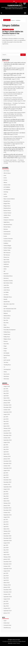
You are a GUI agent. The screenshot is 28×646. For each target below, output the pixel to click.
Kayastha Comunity (8, 280)
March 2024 (6, 454)
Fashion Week (7, 250)
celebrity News (7, 215)
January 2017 (7, 613)
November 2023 (7, 463)
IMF (4, 271)
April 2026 (6, 395)
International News (8, 276)
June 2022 (6, 493)
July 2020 (6, 545)
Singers (5, 348)
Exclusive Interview (8, 238)
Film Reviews (7, 255)
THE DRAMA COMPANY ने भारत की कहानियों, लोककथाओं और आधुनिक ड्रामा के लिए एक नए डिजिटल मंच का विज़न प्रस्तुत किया (14, 83)
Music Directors (7, 311)
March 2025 (6, 426)
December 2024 (7, 433)
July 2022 (6, 491)
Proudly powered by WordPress (10, 641)
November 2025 (7, 407)
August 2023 (7, 470)
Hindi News (6, 266)
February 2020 (7, 557)
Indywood (6, 273)
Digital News (7, 222)
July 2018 (6, 601)
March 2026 (6, 398)
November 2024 (7, 435)
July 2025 (6, 416)
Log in (5, 620)
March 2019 (6, 582)
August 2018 (7, 599)
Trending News (7, 364)
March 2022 (6, 500)
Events (5, 236)
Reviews (6, 341)
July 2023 (6, 472)
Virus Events (6, 374)
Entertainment (7, 231)
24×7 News (6, 170)
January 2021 (7, 533)
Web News (6, 376)
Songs (5, 350)
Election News (7, 226)
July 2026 (6, 388)
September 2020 (8, 540)
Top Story (6, 362)
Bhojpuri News (7, 205)
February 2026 (7, 400)
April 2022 (6, 498)
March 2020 (6, 554)
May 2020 (6, 550)
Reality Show (7, 336)
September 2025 (8, 412)
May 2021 (6, 524)
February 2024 (7, 456)
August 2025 (7, 414)
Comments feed (7, 625)
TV (4, 367)
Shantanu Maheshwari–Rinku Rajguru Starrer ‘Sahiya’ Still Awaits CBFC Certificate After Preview (14, 88)
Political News (7, 332)
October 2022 (7, 484)
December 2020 (7, 536)
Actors (5, 177)
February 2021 (7, 531)
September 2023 (8, 468)
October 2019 (7, 566)
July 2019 (6, 573)
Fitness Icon (6, 257)
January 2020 (7, 559)
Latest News (7, 290)
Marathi (5, 299)
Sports (5, 357)
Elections (6, 229)
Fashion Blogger (7, 245)
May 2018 (6, 606)
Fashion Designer (8, 248)
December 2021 (7, 507)
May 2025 (6, 421)
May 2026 (6, 393)
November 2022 (7, 482)
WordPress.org (7, 627)
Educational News (8, 224)
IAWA (5, 269)
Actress (5, 180)
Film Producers (7, 252)
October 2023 (7, 465)
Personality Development (9, 329)
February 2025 (7, 428)
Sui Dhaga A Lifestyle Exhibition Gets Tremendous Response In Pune (12, 32)
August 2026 (7, 386)
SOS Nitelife (6, 353)
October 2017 (7, 608)
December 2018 (7, 589)
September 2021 (8, 514)
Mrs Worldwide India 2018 (10, 308)
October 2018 (7, 594)
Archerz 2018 (7, 184)
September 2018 (8, 596)
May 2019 (6, 578)
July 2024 (6, 444)
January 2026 (7, 402)
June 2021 (6, 521)
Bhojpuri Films (7, 203)
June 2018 (6, 603)
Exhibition (11, 29)
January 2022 (7, 505)
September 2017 (8, 610)
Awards (5, 196)
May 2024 (6, 449)
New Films (6, 322)
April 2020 (6, 552)
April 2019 (6, 580)
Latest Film (6, 285)
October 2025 (7, 409)
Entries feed (6, 623)
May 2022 (6, 496)
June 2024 (6, 447)
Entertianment (7, 234)
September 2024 (8, 440)
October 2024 (7, 437)
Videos (5, 371)
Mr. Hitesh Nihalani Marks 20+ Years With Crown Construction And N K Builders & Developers (13, 94)
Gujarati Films (7, 262)
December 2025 (7, 405)
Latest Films (6, 287)
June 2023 (6, 475)
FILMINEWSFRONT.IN (14, 5)
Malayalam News (8, 297)
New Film (6, 320)
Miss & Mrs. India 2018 (9, 304)
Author (5, 194)
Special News (7, 355)
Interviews (6, 278)
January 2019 (7, 587)
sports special (7, 360)
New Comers (7, 318)
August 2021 (7, 517)
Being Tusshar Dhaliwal (9, 198)
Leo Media (6, 292)
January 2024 (7, 458)
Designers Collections (9, 219)
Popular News (7, 334)
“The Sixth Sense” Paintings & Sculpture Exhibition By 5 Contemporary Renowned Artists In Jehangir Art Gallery (13, 99)
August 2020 (7, 543)
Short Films (6, 343)
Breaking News (6, 29)
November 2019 (7, 564)
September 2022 (8, 486)
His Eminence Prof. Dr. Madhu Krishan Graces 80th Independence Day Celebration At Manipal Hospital (14, 138)
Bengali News (7, 201)
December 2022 (7, 479)
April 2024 (6, 451)
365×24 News (7, 173)
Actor (5, 175)
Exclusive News (7, 241)
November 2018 (7, 592)
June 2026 (6, 391)
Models (5, 306)
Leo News (6, 294)
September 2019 (8, 568)
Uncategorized (7, 369)
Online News (7, 327)
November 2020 (7, 538)
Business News (7, 210)
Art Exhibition (7, 187)
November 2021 (7, 510)
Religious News (7, 339)
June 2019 (6, 575)
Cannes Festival (7, 212)
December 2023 (7, 461)
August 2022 (7, 489)
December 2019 (7, 561)
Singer (5, 346)
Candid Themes (16, 643)
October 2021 (7, 512)
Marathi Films (7, 301)
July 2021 (6, 519)
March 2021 (6, 528)
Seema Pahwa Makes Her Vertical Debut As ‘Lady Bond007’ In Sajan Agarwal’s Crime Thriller (14, 143)
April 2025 (6, 423)
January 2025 (7, 430)
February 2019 (7, 585)
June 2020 (6, 547)
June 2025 (6, 419)
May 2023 (6, 477)
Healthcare (6, 264)
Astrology (6, 191)
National (5, 313)
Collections (6, 217)
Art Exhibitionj (7, 189)
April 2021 (6, 526)
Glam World (6, 259)
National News (7, 315)
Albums (5, 182)
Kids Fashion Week (8, 283)
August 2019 (7, 571)
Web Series (6, 378)
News (5, 325)
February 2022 (7, 503)
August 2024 (7, 442)
